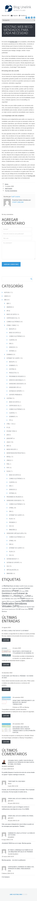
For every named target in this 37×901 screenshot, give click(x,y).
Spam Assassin (5, 609)
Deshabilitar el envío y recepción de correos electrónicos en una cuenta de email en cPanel (21, 762)
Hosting (11, 369)
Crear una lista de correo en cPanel (20, 798)
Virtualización (11, 570)
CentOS (21, 586)
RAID (32, 598)
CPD (20, 591)
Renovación (12, 601)
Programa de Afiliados (16, 376)
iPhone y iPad (11, 431)
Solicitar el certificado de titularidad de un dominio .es (23, 652)
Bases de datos (12, 314)
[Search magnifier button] (31, 279)
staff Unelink (8, 188)
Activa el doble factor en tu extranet (15, 630)
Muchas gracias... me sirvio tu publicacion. (14, 860)
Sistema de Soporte (15, 391)
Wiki (5, 300)
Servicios (12, 347)
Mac (8, 446)
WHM (30, 609)
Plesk (8, 471)
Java (8, 435)
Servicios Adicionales (16, 380)
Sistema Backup (12, 559)
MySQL (9, 457)
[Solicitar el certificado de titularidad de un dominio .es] (6, 652)
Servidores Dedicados (16, 384)
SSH (10, 526)
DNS (10, 343)
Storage (22, 609)
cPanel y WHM (11, 325)
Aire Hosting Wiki (16, 894)
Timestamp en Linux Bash (16, 781)
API (7, 311)
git (12, 596)
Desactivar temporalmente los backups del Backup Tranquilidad (23, 702)
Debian (23, 591)
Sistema (11, 351)
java (24, 596)
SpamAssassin (12, 609)
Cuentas (11, 340)
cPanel (11, 508)
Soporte (15, 15)
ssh (19, 609)
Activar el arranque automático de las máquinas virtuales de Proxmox (20, 851)
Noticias (7, 292)
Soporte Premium (14, 394)
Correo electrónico (13, 322)
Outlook (15, 598)
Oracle (9, 460)
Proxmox (12, 522)
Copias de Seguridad (18, 588)
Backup (7, 586)
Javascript (10, 438)
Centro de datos (28, 586)
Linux (8, 442)
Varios (6, 184)
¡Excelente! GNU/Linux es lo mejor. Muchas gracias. (16, 843)
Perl (8, 464)
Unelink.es (24, 15)
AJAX (8, 303)
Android (9, 307)
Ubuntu (26, 609)
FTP (10, 420)
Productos (12, 373)
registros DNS (5, 601)
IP (7, 427)
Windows (12, 530)
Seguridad (18, 601)
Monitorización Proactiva (15, 453)
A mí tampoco (6, 877)
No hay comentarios (11, 190)
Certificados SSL (12, 318)
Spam (32, 606)
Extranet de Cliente (13, 358)
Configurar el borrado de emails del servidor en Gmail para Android (21, 867)
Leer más (6, 640)
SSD (17, 609)
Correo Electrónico (16, 336)
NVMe (11, 598)
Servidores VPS (14, 387)
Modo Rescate (11, 449)
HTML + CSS (10, 424)
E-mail (13, 593)
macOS (3, 598)
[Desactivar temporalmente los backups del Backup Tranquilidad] (6, 701)
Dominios (10, 354)
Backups (11, 329)
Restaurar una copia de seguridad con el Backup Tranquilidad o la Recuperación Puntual (24, 729)
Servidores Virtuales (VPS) (15, 533)
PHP (8, 467)
